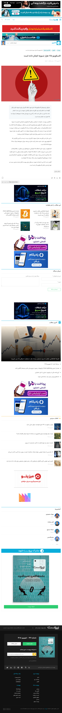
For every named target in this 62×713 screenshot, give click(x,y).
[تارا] (31, 242)
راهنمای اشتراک (17, 693)
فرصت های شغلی (17, 695)
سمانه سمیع (50, 530)
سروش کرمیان (12, 43)
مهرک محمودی (50, 514)
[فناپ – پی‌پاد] (31, 259)
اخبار (38, 677)
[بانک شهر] (31, 28)
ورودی (38, 689)
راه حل (37, 699)
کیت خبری (18, 697)
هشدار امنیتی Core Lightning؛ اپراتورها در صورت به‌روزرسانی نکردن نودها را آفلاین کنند (11, 213)
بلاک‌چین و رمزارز (47, 50)
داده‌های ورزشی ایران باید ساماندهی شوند (48, 377)
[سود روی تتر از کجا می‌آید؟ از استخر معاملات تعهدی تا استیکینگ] (55, 230)
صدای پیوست (18, 677)
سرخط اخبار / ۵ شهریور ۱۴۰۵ (51, 364)
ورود (13, 20)
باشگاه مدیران (36, 693)
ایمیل (59, 282)
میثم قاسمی (50, 537)
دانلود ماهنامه (30, 644)
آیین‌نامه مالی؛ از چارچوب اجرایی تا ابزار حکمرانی (47, 373)
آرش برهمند (51, 522)
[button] (60, 19)
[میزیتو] (31, 479)
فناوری (54, 43)
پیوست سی (18, 679)
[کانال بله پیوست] (31, 12)
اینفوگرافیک (18, 681)
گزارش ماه (37, 691)
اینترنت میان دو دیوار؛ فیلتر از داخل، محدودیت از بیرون (39, 443)
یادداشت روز (36, 679)
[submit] (34, 654)
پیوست (58, 50)
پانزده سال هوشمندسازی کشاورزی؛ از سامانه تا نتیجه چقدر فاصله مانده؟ (34, 434)
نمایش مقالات (14, 644)
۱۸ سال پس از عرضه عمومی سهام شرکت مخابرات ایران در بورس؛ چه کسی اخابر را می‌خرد (30, 452)
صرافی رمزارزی (57, 171)
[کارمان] (31, 497)
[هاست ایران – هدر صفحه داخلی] (31, 36)
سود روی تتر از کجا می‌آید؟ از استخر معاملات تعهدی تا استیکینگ (42, 225)
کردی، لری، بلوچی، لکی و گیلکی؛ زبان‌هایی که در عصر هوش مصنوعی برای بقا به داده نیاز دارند (29, 461)
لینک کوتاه (6, 182)
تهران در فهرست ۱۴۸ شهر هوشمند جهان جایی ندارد (40, 425)
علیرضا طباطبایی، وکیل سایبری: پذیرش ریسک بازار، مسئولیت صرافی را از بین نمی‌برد (41, 213)
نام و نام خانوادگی (57, 276)
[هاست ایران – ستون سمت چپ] (31, 193)
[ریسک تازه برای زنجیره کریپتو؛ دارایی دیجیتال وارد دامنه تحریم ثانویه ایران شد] (25, 230)
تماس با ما (18, 691)
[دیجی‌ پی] (31, 4)
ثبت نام (7, 20)
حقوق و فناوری (36, 697)
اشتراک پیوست (31, 607)
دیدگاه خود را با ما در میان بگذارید (32, 276)
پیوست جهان (36, 701)
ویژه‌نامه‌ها (18, 689)
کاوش (38, 681)
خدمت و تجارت (36, 695)
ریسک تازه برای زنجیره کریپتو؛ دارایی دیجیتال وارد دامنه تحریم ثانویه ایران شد (11, 225)
